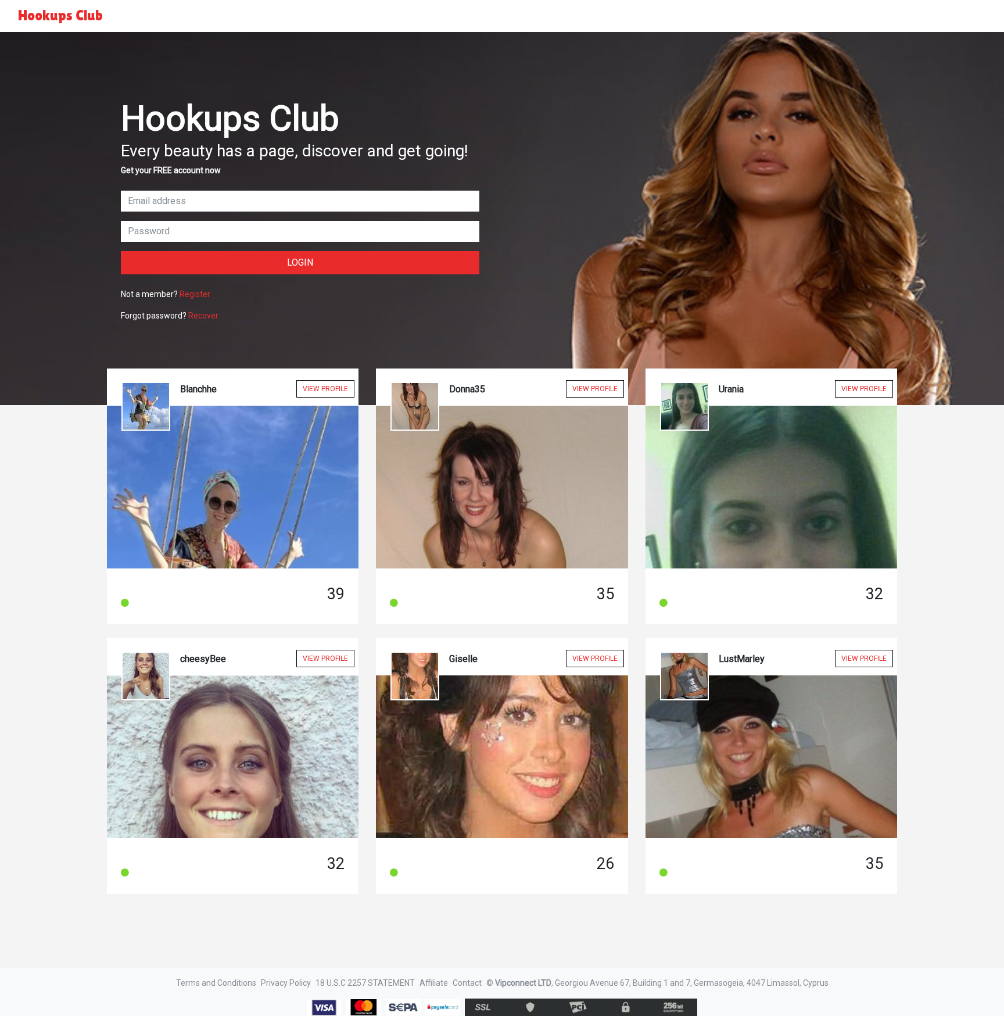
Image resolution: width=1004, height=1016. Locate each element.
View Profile (325, 389)
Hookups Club (60, 15)
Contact (467, 983)
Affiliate (433, 983)
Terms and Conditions (216, 983)
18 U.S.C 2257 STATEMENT (365, 983)
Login (300, 262)
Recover (203, 315)
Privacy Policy (286, 983)
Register (195, 294)
